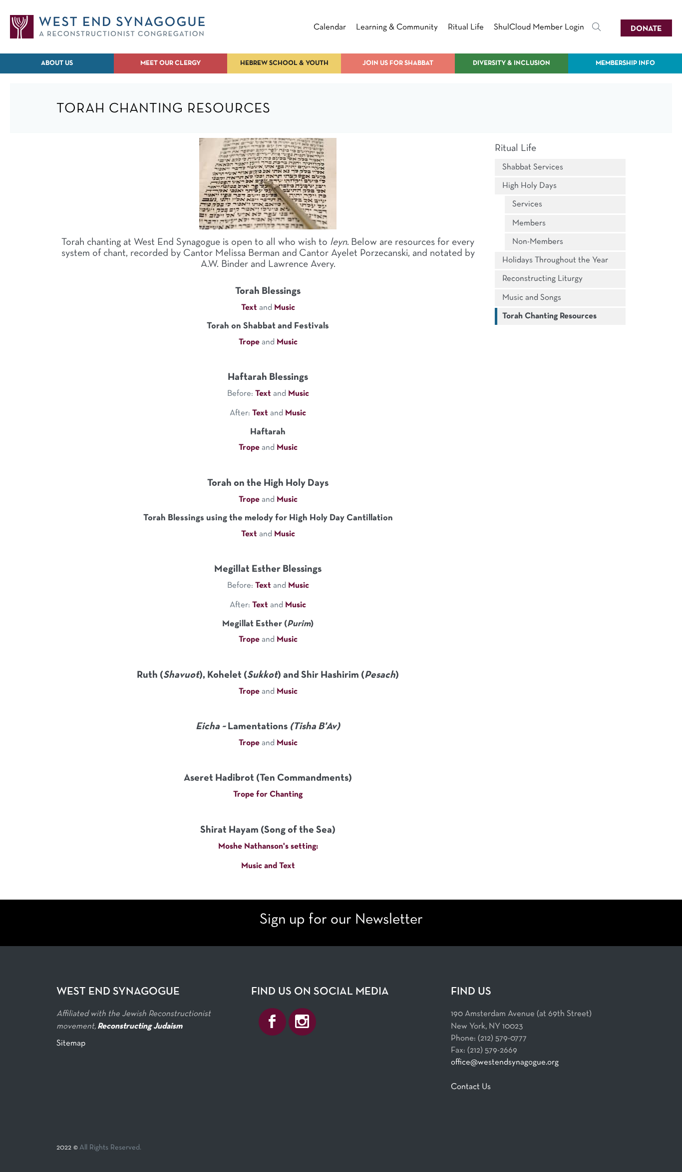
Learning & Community (397, 27)
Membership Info (625, 63)
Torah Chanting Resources (549, 316)
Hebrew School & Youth (284, 63)
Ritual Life (466, 27)
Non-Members (537, 241)
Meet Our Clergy (170, 63)
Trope (249, 342)
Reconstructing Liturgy (542, 278)
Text (249, 307)
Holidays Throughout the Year (555, 260)
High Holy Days (529, 185)
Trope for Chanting (268, 794)
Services (527, 204)
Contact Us (471, 1087)
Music (284, 307)
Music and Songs (531, 297)
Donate (646, 28)
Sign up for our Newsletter (341, 920)
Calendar (330, 27)
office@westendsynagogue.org (505, 1062)
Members (529, 223)
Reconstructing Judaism (139, 1026)
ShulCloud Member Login (539, 27)
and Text (279, 866)
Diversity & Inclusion (511, 63)
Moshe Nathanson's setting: (268, 846)
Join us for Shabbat (397, 63)
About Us (57, 63)
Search (596, 28)
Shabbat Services (532, 167)
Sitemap (70, 1043)
